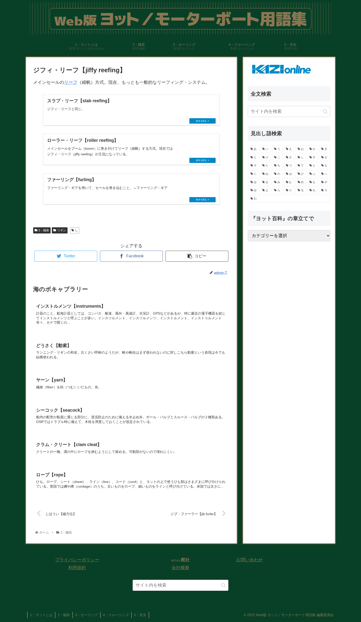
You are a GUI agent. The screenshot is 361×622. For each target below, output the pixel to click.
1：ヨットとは (41, 615)
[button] (325, 111)
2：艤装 (44, 230)
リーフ (70, 82)
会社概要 (180, 567)
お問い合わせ (249, 559)
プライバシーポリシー (77, 559)
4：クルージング (116, 615)
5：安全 (140, 615)
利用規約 (77, 567)
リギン (61, 230)
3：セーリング (86, 615)
